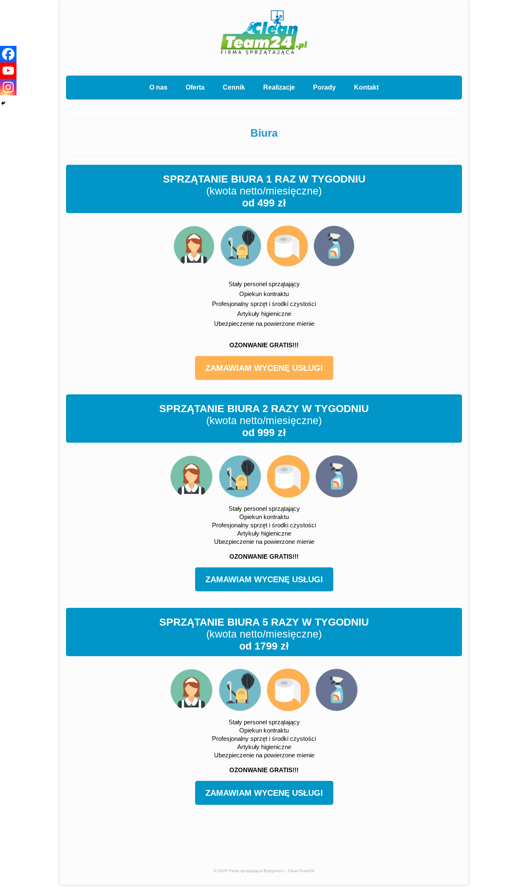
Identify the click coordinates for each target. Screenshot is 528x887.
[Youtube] (8, 70)
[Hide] (3, 103)
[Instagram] (8, 87)
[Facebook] (8, 54)
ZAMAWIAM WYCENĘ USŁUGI (264, 367)
